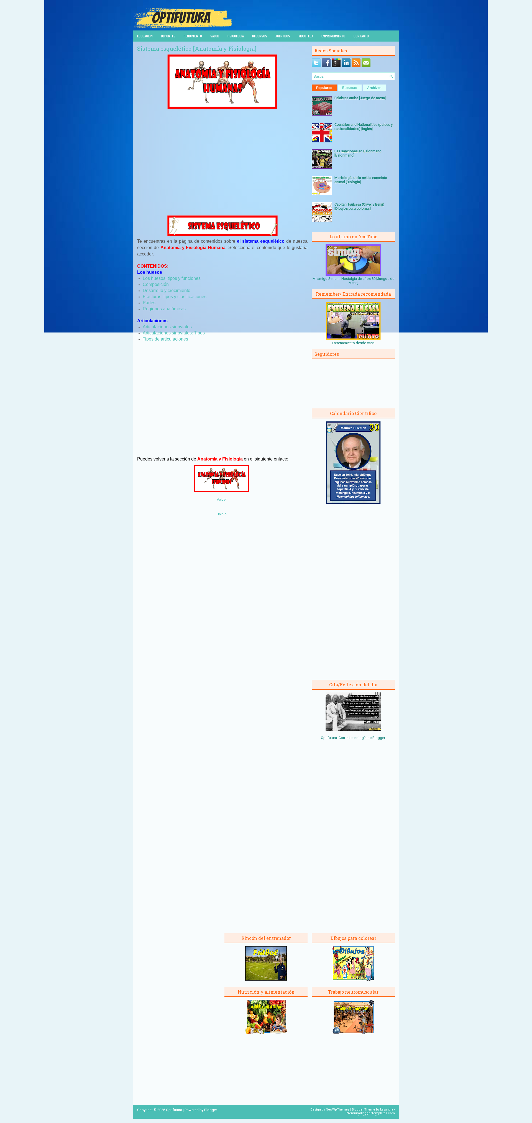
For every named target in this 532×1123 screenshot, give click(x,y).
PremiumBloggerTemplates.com (370, 1113)
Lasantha (386, 1109)
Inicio (222, 514)
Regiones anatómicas (164, 308)
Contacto (361, 36)
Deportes (168, 36)
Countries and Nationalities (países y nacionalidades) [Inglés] (363, 126)
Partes (149, 302)
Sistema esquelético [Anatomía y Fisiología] (196, 48)
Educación (145, 36)
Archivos (374, 88)
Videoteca (305, 36)
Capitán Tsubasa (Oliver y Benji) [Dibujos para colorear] (359, 206)
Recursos (259, 36)
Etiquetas (349, 88)
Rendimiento (193, 36)
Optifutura (174, 1110)
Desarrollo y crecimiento (166, 290)
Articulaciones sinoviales (167, 326)
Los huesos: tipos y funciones (172, 278)
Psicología (235, 36)
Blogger (378, 738)
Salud (214, 36)
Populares (324, 88)
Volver (222, 499)
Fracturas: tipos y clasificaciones (174, 296)
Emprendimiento (333, 36)
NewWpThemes (337, 1109)
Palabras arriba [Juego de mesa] (360, 98)
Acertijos (282, 36)
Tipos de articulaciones (165, 339)
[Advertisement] (222, 168)
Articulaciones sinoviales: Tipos (174, 333)
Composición (156, 284)
